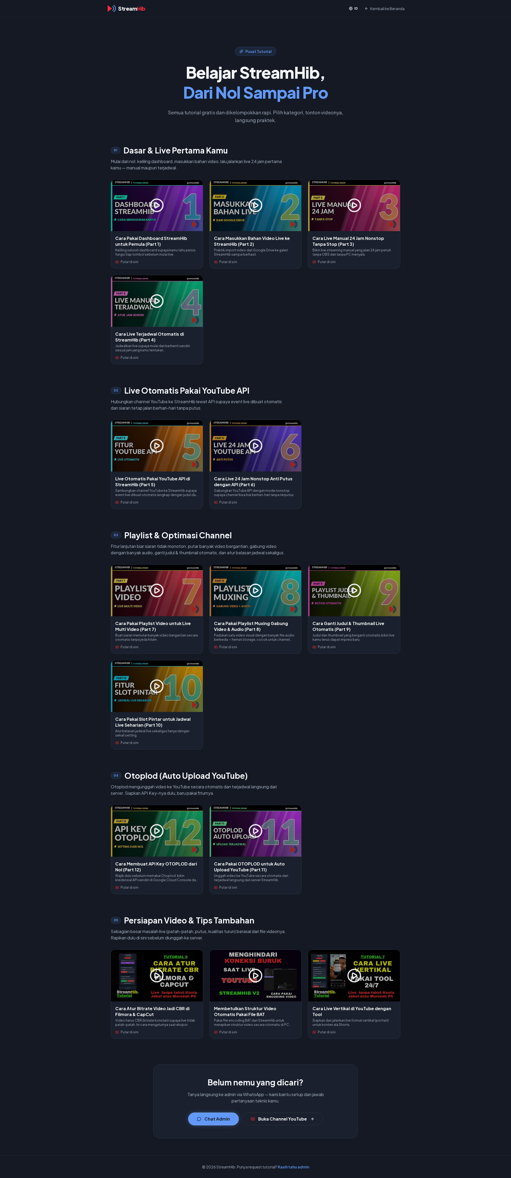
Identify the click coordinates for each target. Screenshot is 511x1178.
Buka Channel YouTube (282, 1119)
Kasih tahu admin (293, 1166)
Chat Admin (217, 1119)
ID (356, 8)
